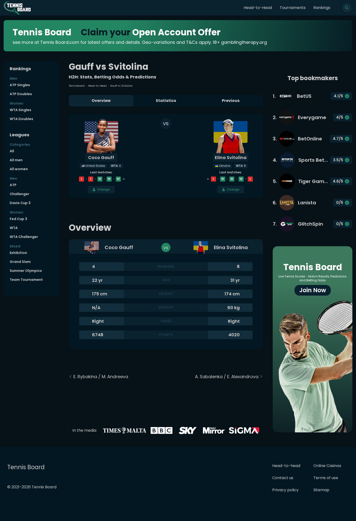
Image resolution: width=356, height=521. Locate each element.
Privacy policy (285, 490)
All (12, 151)
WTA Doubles (21, 118)
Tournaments (293, 7)
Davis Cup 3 (20, 202)
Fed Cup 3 (18, 218)
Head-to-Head (258, 7)
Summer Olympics (26, 270)
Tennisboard (77, 86)
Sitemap (321, 490)
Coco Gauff (101, 157)
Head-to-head (286, 465)
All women (19, 169)
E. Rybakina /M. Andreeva (100, 377)
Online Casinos (327, 465)
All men (16, 160)
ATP (13, 185)
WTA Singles (20, 109)
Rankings (321, 7)
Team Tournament (26, 279)
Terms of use (325, 478)
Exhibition (18, 252)
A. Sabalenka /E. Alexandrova (226, 377)
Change (103, 189)
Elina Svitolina (231, 157)
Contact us (282, 478)
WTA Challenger (24, 236)
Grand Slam (20, 261)
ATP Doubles (21, 94)
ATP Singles (20, 85)
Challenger (19, 194)
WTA (14, 227)
